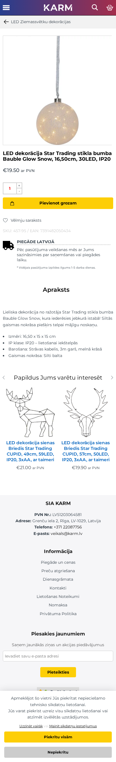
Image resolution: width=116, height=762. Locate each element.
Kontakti (58, 588)
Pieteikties (58, 672)
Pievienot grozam (58, 203)
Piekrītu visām (58, 737)
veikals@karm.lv (66, 533)
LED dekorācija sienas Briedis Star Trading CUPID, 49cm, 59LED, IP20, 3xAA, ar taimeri (30, 451)
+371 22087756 (68, 527)
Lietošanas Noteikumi (58, 596)
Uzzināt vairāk (31, 726)
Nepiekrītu (58, 752)
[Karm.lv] (58, 9)
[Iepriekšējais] (5, 378)
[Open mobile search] (95, 9)
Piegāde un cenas (58, 562)
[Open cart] (109, 8)
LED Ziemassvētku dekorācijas (41, 21)
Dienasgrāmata (58, 579)
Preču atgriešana (58, 570)
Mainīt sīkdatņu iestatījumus (73, 726)
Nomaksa (58, 605)
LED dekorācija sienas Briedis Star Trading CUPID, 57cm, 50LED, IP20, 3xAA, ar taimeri (85, 451)
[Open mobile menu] (6, 9)
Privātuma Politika (58, 613)
